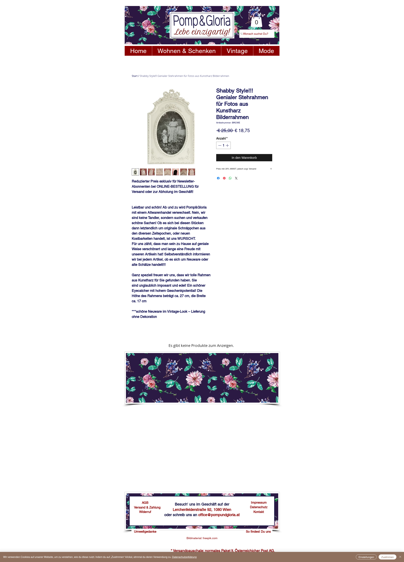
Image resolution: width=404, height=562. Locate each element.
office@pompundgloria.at (219, 515)
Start (135, 76)
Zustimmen (387, 557)
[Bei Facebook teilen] (218, 178)
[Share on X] (236, 178)
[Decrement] (219, 145)
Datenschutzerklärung (184, 557)
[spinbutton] (223, 145)
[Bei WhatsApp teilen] (230, 178)
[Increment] (227, 145)
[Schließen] (400, 556)
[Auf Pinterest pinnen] (224, 178)
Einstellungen (366, 557)
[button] (256, 19)
